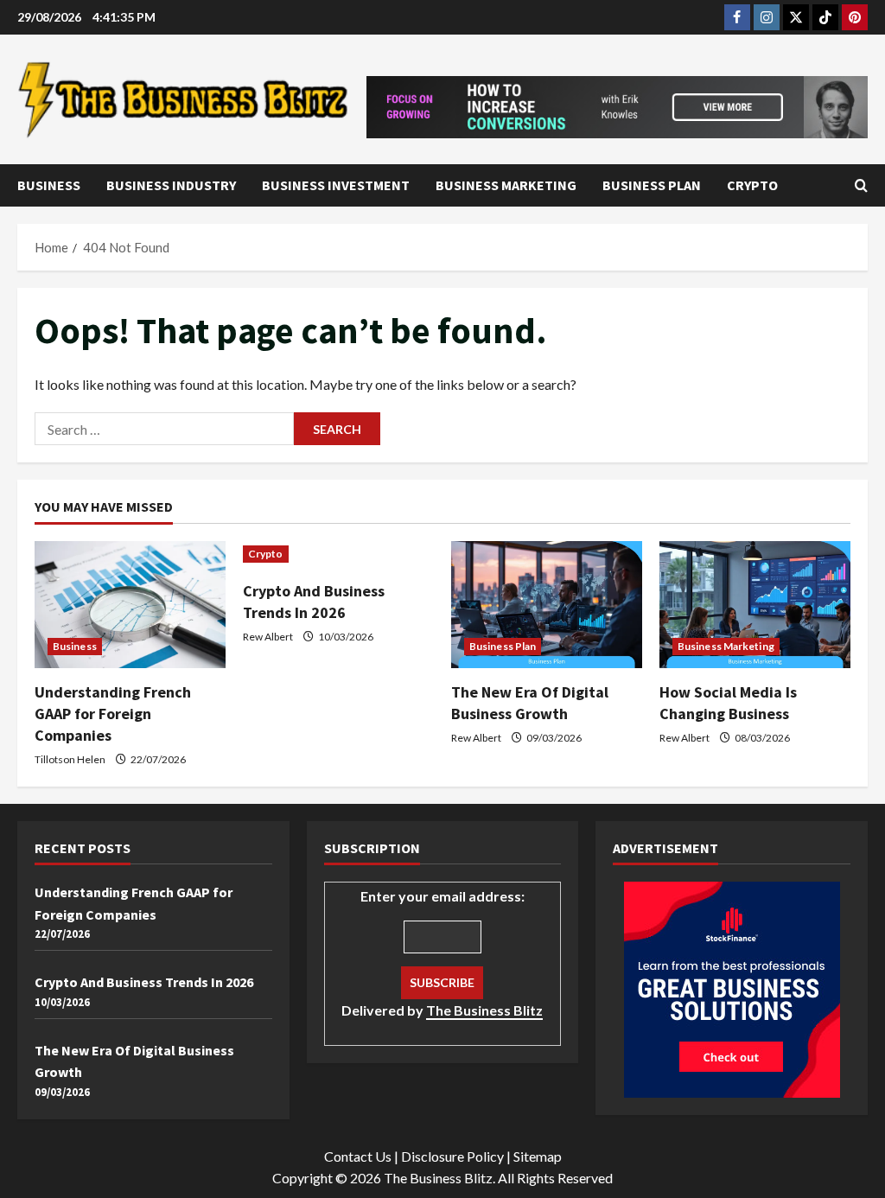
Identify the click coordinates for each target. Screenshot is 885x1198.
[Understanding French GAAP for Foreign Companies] (130, 604)
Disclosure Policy (452, 1156)
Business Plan (651, 185)
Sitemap (537, 1156)
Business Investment (336, 185)
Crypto (752, 185)
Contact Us (358, 1156)
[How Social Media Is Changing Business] (754, 604)
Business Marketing (506, 185)
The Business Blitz (484, 1010)
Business (48, 185)
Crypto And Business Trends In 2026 (144, 982)
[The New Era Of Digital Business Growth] (546, 604)
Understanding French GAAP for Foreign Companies (113, 713)
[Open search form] (861, 185)
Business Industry (171, 185)
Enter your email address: (442, 953)
